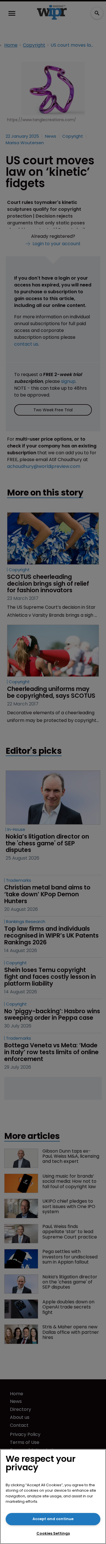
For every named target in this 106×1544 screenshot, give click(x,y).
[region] (53, 1496)
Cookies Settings (53, 1533)
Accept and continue (53, 1519)
